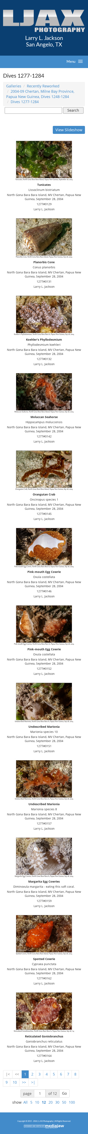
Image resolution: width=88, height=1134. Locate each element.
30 (57, 1102)
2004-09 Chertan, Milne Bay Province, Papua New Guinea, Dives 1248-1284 (40, 94)
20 (51, 1102)
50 (64, 1102)
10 (15, 1082)
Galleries (13, 86)
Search (73, 110)
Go (64, 1093)
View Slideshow (68, 129)
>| (33, 1082)
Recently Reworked (43, 86)
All (25, 1102)
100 (72, 1102)
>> (24, 1082)
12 (44, 1102)
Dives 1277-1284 (25, 101)
